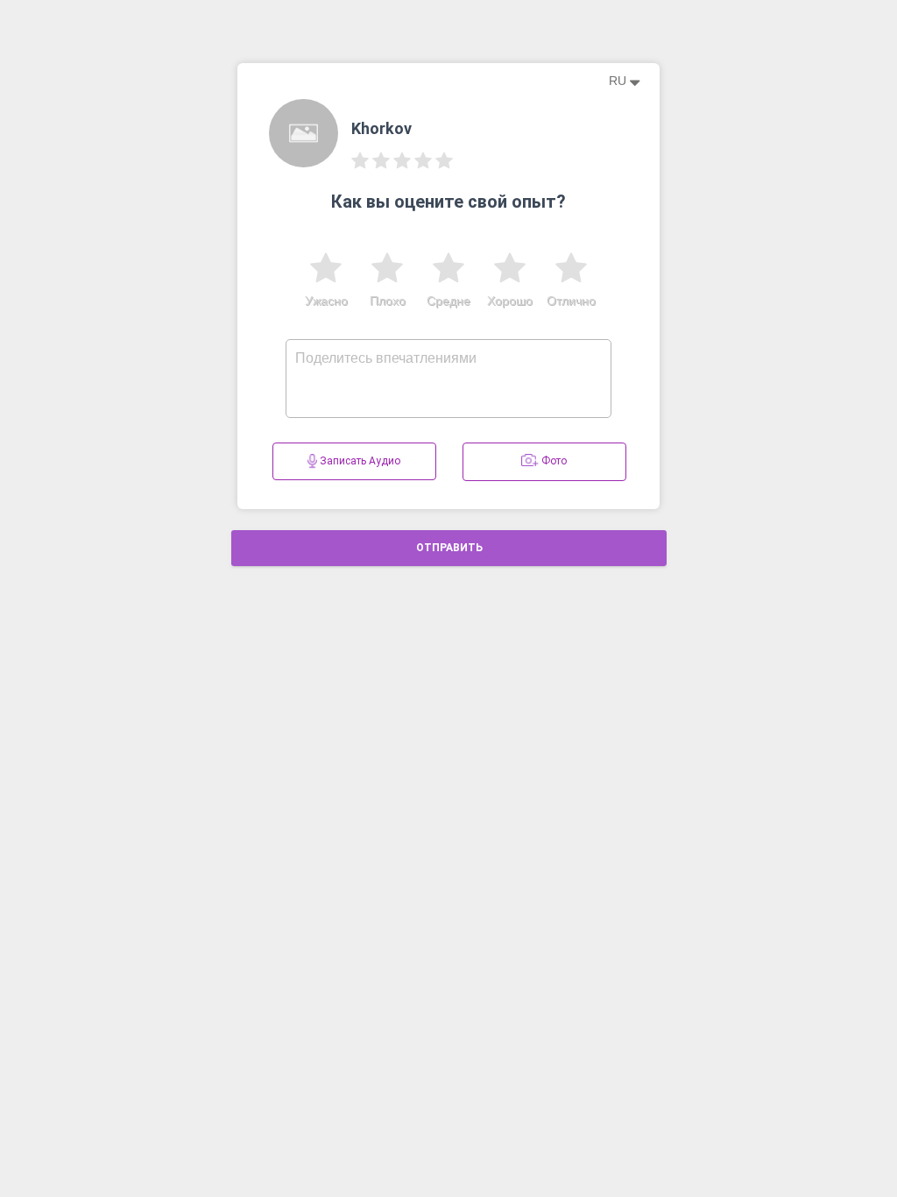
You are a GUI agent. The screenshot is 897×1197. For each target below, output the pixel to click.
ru (619, 81)
